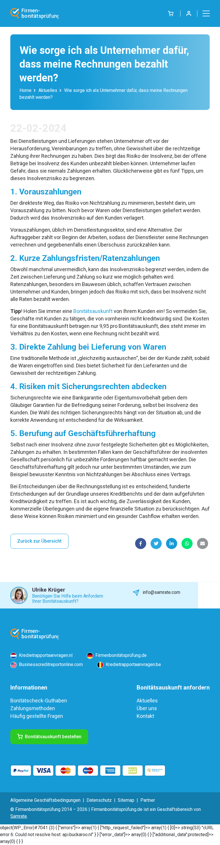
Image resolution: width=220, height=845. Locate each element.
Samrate (18, 816)
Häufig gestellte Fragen (36, 716)
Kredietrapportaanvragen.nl (45, 655)
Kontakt (145, 716)
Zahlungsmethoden (32, 708)
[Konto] (188, 13)
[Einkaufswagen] (170, 13)
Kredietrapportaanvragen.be (133, 664)
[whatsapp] (187, 543)
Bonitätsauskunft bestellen (53, 736)
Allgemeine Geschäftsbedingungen (45, 800)
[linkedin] (171, 543)
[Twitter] (156, 543)
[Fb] (140, 543)
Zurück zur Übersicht (39, 541)
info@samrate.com (161, 592)
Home (25, 90)
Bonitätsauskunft (93, 311)
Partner (147, 800)
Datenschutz (99, 800)
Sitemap (126, 800)
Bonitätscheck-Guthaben (38, 701)
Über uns (147, 708)
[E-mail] (202, 543)
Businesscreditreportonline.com (50, 664)
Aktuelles (47, 90)
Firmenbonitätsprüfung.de (120, 655)
